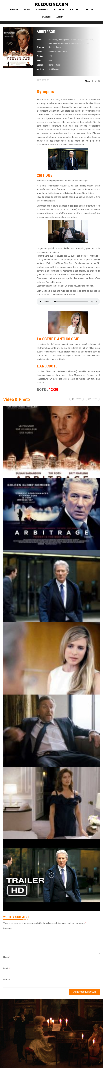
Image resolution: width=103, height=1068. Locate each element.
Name (6, 957)
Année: (40, 56)
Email (6, 968)
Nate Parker (53, 43)
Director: (41, 47)
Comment (8, 928)
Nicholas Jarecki (55, 47)
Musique (40, 69)
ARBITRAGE (46, 31)
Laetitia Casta (87, 40)
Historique (59, 9)
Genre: (40, 51)
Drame (27, 9)
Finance (52, 51)
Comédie (14, 9)
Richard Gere (63, 43)
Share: (88, 81)
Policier (74, 9)
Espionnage (42, 9)
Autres (60, 17)
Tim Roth (85, 43)
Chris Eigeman (63, 40)
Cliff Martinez (54, 69)
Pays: (39, 60)
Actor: (39, 40)
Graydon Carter (75, 40)
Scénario (41, 65)
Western (46, 17)
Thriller (88, 9)
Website (7, 979)
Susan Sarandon (75, 43)
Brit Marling (53, 40)
